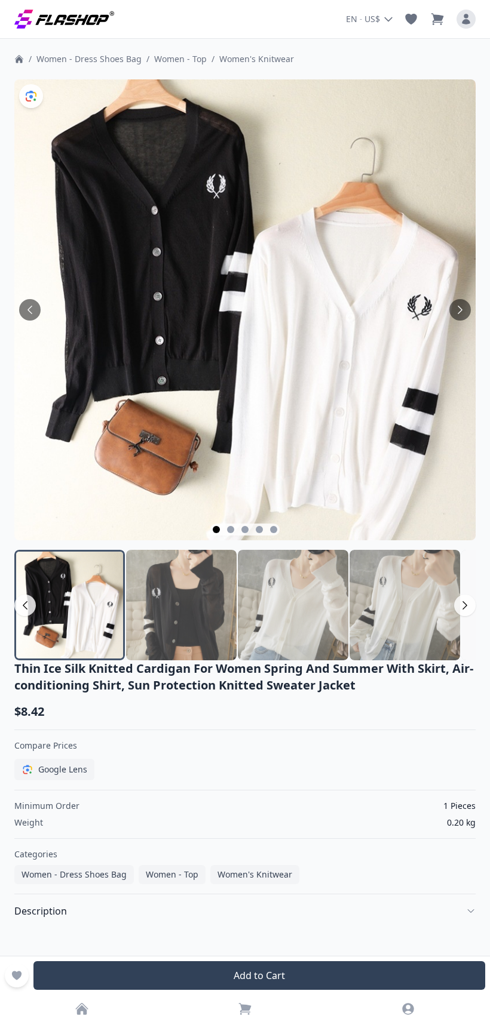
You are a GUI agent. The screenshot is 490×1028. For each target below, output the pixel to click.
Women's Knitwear (256, 58)
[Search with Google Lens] (31, 96)
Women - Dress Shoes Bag (89, 58)
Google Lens (62, 769)
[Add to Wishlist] (17, 975)
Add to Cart (259, 975)
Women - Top (180, 58)
